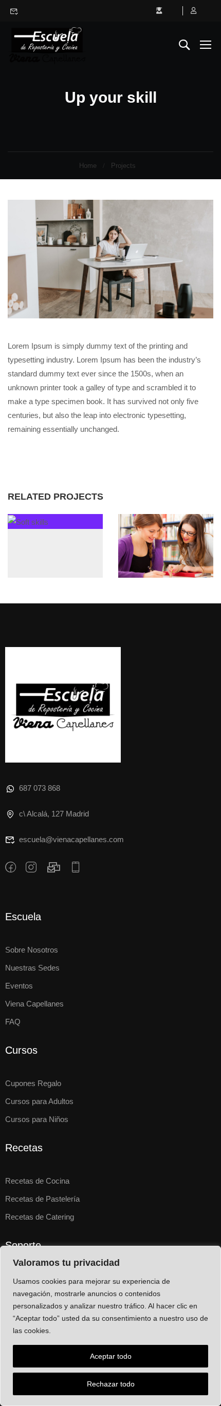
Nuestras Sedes (32, 967)
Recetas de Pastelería (42, 1198)
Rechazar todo (111, 1384)
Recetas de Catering (39, 1216)
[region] (110, 1326)
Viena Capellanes (34, 1003)
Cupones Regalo (33, 1083)
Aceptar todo (111, 1356)
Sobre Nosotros (31, 949)
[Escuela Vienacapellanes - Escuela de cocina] (47, 44)
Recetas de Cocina (37, 1180)
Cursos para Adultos (39, 1101)
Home (88, 165)
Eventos (19, 985)
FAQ (13, 1021)
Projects (123, 165)
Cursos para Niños (36, 1119)
